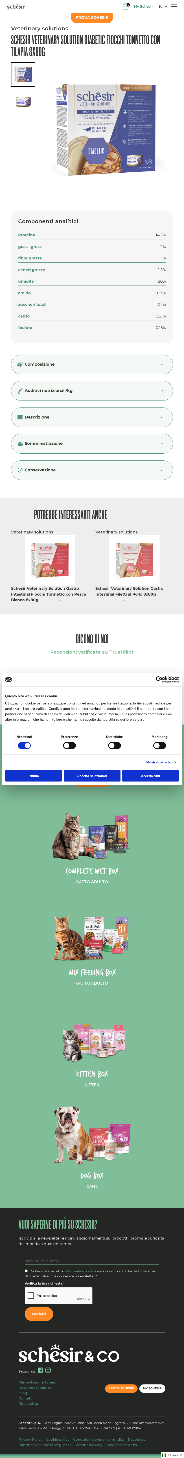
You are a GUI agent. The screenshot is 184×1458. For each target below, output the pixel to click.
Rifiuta (33, 776)
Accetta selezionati (92, 776)
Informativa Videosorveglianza (45, 1445)
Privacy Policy (30, 1439)
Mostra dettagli (158, 762)
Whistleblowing (89, 1445)
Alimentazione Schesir (38, 1382)
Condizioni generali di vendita (98, 1439)
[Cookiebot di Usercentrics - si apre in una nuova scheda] (159, 679)
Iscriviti (39, 1314)
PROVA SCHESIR (92, 18)
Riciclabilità (28, 1403)
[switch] (69, 745)
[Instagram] (48, 1370)
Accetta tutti (150, 776)
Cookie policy (57, 1439)
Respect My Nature (36, 1388)
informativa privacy (80, 1271)
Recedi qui (137, 1439)
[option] (106, 131)
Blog (23, 1393)
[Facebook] (40, 1370)
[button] (60, 601)
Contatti (25, 1398)
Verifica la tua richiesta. (44, 1283)
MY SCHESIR (152, 1388)
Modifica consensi (122, 1445)
